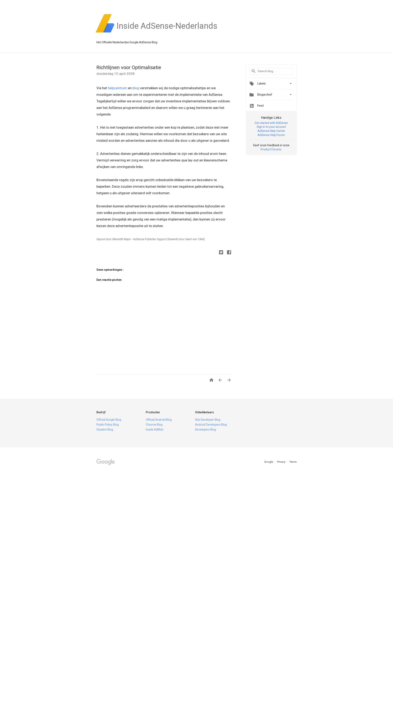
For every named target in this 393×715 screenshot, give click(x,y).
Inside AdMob (154, 429)
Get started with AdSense (271, 122)
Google (269, 461)
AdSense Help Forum (271, 135)
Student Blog (104, 429)
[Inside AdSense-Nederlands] (166, 32)
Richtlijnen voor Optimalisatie (128, 67)
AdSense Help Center (271, 130)
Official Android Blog (159, 419)
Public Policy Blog (107, 424)
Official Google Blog (108, 419)
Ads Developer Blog (207, 419)
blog (135, 88)
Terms (293, 461)
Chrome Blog (154, 424)
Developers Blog (205, 429)
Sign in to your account (271, 126)
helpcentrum (117, 88)
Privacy (281, 461)
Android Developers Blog (211, 424)
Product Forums (271, 149)
